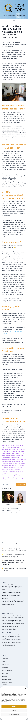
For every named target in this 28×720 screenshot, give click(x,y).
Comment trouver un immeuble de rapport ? (12, 620)
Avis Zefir (4, 681)
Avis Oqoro (4, 666)
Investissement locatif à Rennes (9, 629)
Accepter (14, 706)
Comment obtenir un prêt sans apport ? (11, 621)
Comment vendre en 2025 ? (8, 584)
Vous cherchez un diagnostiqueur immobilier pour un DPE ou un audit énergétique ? (13, 562)
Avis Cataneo (5, 673)
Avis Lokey (4, 672)
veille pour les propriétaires (13, 431)
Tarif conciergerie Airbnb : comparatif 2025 (11, 639)
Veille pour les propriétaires (8, 604)
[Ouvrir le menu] (14, 20)
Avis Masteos (5, 667)
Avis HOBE (4, 684)
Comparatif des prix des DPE (8, 645)
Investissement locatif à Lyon (8, 628)
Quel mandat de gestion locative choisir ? (11, 634)
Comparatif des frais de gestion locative (11, 636)
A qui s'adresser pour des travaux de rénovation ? (13, 623)
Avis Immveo (4, 676)
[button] (26, 688)
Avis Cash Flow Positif (7, 670)
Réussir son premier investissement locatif (11, 615)
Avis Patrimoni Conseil (7, 682)
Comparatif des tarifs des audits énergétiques (12, 601)
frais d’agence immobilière (9, 131)
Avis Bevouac (5, 668)
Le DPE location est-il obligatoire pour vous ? (12, 642)
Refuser (14, 710)
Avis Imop (4, 659)
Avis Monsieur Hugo (6, 679)
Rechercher (21, 484)
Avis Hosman (5, 658)
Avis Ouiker (4, 675)
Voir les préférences (14, 714)
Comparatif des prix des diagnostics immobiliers (13, 600)
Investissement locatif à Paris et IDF (10, 626)
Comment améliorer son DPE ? (8, 647)
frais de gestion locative (9, 178)
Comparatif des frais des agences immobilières (12, 590)
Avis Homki (4, 661)
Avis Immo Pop (5, 664)
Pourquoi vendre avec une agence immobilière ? (12, 586)
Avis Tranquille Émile (6, 678)
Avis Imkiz (4, 662)
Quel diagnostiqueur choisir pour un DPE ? (11, 644)
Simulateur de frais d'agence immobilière (11, 595)
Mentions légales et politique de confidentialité (13, 718)
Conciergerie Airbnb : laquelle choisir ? (10, 638)
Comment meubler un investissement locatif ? (12, 625)
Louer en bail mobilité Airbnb (8, 641)
